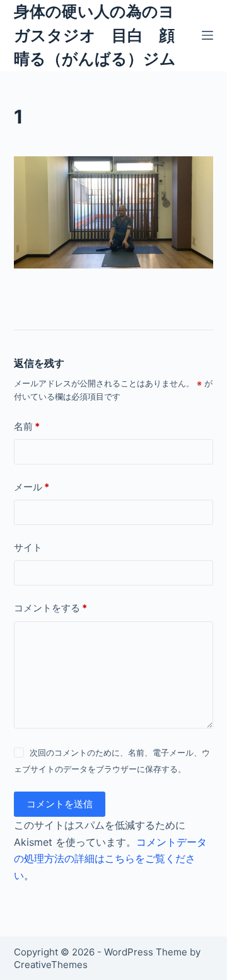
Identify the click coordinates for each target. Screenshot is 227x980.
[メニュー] (207, 35)
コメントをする (50, 608)
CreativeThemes (51, 965)
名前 (27, 426)
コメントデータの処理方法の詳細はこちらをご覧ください (110, 859)
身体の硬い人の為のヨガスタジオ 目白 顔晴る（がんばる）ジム (95, 35)
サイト (28, 547)
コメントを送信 (59, 804)
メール (31, 487)
